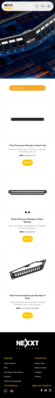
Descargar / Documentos (13, 372)
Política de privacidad (12, 381)
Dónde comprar (40, 368)
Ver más (27, 162)
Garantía (7, 377)
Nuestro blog (39, 363)
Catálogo (38, 372)
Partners (38, 377)
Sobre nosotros (10, 363)
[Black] (26, 212)
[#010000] (29, 212)
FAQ (5, 368)
